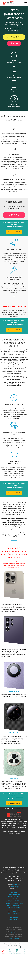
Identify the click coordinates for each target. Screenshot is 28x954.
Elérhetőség (14, 892)
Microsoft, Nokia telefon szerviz (14, 903)
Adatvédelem (14, 917)
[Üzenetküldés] (17, 951)
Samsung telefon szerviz (14, 905)
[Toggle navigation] (25, 2)
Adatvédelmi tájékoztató (12, 947)
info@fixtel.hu (16, 884)
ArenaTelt (14, 933)
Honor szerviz (14, 778)
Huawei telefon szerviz (14, 896)
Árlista (15, 43)
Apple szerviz (14, 601)
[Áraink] (3, 951)
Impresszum (14, 916)
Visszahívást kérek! (15, 37)
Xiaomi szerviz (14, 733)
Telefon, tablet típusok (14, 913)
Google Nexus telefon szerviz (14, 902)
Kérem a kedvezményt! (14, 215)
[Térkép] (10, 951)
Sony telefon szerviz (14, 907)
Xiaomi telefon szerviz (14, 909)
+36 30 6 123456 (19, 222)
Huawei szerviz (14, 691)
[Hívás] (24, 951)
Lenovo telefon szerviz (14, 900)
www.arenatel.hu (14, 938)
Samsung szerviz (14, 646)
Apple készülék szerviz (14, 894)
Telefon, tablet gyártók (14, 911)
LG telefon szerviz (14, 898)
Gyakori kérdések (14, 919)
